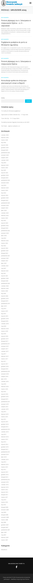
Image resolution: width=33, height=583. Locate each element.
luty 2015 (3, 419)
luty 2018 (3, 333)
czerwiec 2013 (5, 459)
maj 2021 (3, 268)
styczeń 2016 (4, 394)
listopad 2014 (4, 426)
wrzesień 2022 (5, 233)
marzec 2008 (4, 520)
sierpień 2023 (4, 208)
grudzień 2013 (5, 447)
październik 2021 (5, 255)
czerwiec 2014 (5, 432)
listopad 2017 (4, 341)
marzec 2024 (4, 190)
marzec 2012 (4, 489)
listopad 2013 (4, 449)
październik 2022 (5, 230)
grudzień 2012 (5, 474)
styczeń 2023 (4, 223)
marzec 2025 (4, 167)
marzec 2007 (4, 540)
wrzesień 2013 (5, 454)
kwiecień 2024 (5, 188)
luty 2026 (3, 142)
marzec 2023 (4, 218)
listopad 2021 (4, 253)
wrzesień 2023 (5, 205)
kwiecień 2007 (5, 537)
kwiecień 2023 (5, 215)
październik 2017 (5, 343)
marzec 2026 (4, 140)
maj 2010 (3, 499)
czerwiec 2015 (5, 409)
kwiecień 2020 (5, 288)
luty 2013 (3, 469)
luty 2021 (3, 273)
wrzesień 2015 (5, 404)
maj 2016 (3, 384)
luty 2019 (3, 313)
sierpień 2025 (4, 157)
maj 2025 (3, 162)
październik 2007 (5, 530)
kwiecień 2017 (5, 356)
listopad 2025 (4, 150)
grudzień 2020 (5, 278)
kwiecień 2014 (5, 437)
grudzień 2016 (5, 366)
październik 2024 (5, 180)
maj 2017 (3, 354)
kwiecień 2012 (5, 487)
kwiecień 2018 (5, 328)
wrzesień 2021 (5, 258)
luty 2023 (3, 220)
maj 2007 (3, 535)
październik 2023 (5, 203)
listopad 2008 (4, 515)
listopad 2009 (4, 507)
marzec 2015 (4, 416)
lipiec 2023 (4, 210)
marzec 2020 (4, 291)
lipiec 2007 (4, 532)
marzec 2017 (4, 359)
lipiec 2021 (4, 263)
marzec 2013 (4, 467)
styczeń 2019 (4, 316)
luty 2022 (3, 245)
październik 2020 (5, 283)
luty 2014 (3, 442)
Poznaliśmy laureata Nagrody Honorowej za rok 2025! (15, 122)
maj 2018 (3, 326)
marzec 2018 (4, 331)
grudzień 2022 (5, 225)
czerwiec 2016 (5, 381)
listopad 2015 (4, 399)
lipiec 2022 (4, 235)
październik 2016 (5, 371)
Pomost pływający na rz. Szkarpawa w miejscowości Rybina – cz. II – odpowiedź (16, 23)
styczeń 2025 (4, 172)
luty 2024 (3, 193)
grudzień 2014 (5, 424)
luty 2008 (3, 522)
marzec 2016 (4, 389)
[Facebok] (16, 567)
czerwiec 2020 (5, 286)
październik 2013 (5, 452)
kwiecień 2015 (5, 414)
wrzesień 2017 (5, 346)
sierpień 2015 (4, 406)
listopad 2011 (4, 494)
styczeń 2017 (4, 364)
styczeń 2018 (4, 336)
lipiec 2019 (4, 306)
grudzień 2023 (5, 198)
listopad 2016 (4, 369)
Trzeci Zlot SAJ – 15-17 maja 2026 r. (10, 118)
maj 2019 (3, 308)
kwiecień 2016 (5, 386)
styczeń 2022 (4, 248)
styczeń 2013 (4, 472)
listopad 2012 (4, 477)
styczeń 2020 (4, 296)
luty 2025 (3, 170)
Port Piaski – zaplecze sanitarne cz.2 (10, 126)
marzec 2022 (4, 243)
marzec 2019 (4, 311)
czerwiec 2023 (5, 213)
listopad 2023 (4, 200)
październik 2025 (5, 152)
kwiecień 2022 (5, 240)
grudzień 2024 (5, 175)
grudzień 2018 (5, 318)
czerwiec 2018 (5, 323)
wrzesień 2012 (5, 482)
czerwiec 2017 (5, 351)
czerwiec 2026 (5, 135)
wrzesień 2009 (5, 510)
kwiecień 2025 (5, 165)
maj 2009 (3, 512)
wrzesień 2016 (5, 374)
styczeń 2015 (4, 421)
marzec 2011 (4, 497)
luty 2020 (3, 293)
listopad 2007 (4, 527)
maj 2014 (3, 434)
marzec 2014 (4, 439)
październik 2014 (5, 429)
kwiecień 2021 (5, 271)
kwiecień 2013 (5, 464)
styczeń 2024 (4, 195)
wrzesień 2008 (5, 517)
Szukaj (3, 98)
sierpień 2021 (4, 260)
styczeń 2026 (4, 145)
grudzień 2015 (5, 396)
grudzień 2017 (5, 338)
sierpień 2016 (4, 376)
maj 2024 (3, 185)
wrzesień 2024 (5, 183)
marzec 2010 (4, 502)
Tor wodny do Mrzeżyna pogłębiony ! (11, 111)
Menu (30, 3)
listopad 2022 (4, 228)
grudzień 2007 (5, 525)
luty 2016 (3, 391)
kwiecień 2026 (5, 137)
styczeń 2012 (4, 492)
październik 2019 (5, 303)
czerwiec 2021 (5, 266)
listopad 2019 (4, 301)
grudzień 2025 (5, 147)
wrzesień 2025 (5, 155)
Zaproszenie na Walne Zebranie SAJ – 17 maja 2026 (14, 114)
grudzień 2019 (5, 298)
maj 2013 (3, 462)
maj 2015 (3, 411)
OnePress (13, 579)
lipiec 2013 (4, 457)
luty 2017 (3, 361)
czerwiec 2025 (5, 160)
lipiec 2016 (4, 379)
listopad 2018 (4, 321)
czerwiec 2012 (5, 484)
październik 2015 (5, 401)
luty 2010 (3, 504)
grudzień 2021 (5, 250)
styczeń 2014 (4, 444)
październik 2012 (5, 479)
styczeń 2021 (4, 276)
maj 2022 (3, 238)
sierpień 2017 (4, 349)
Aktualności (5, 17)
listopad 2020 (4, 281)
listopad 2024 (4, 178)
